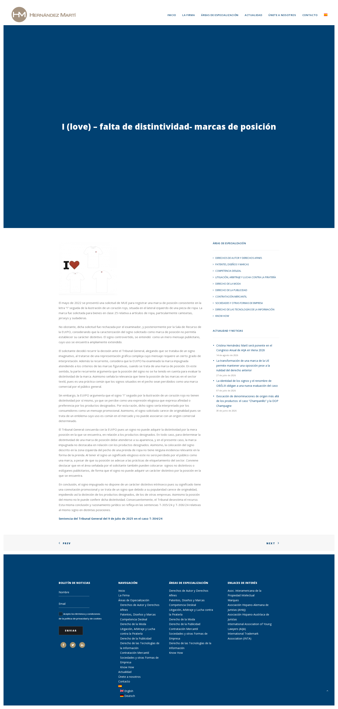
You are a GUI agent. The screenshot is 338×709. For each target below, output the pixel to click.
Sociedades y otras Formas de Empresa (239, 303)
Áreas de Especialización (219, 15)
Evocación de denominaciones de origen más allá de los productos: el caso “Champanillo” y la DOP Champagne (247, 401)
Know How (222, 316)
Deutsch (129, 696)
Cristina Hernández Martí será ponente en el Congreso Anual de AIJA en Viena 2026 (244, 348)
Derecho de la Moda (228, 283)
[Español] (324, 14)
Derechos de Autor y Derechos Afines (238, 258)
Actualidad (253, 15)
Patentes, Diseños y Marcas (232, 264)
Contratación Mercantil (231, 296)
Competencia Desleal (228, 271)
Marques (233, 600)
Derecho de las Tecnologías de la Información (244, 309)
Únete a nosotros (282, 15)
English (128, 691)
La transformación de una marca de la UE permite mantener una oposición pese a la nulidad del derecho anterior (243, 365)
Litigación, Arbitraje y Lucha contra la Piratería (245, 277)
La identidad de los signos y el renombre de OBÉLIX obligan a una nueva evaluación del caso (247, 383)
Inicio (171, 15)
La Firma (188, 15)
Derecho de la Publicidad (231, 290)
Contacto (310, 15)
